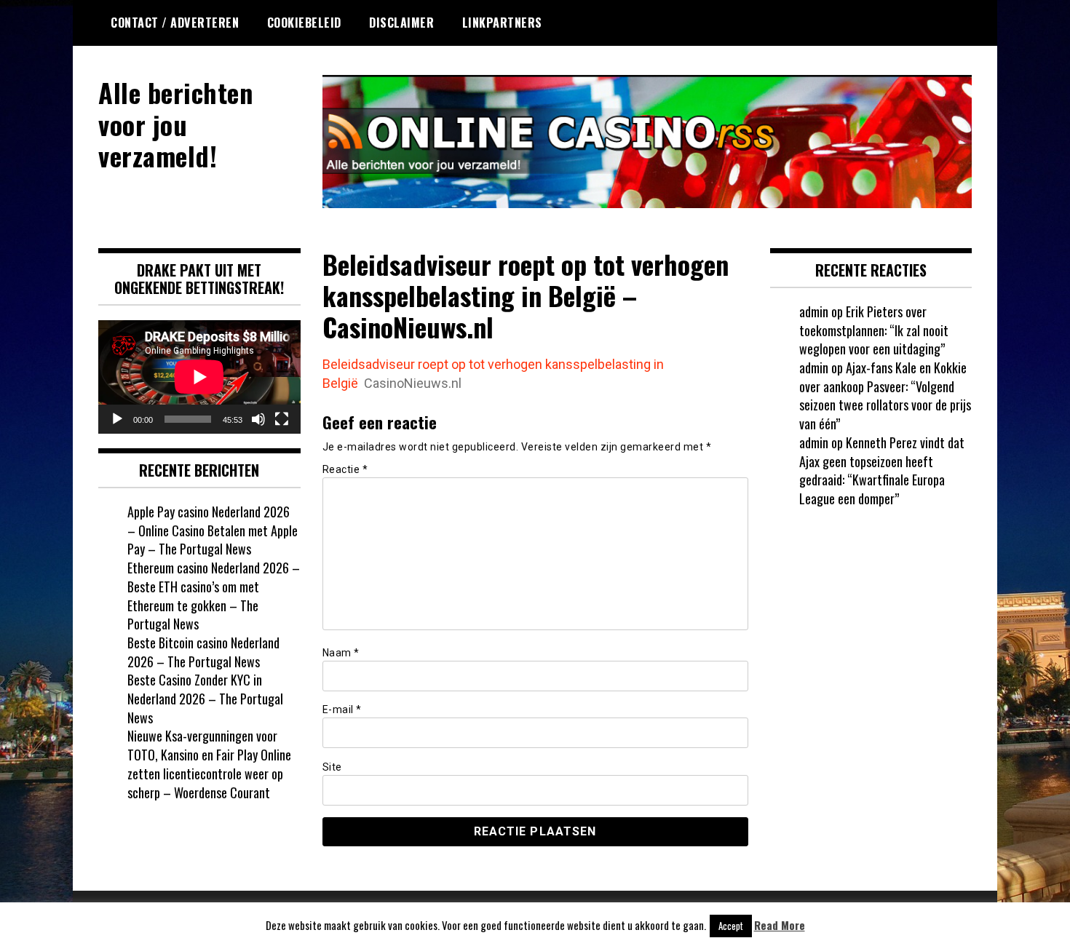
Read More (779, 925)
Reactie (345, 469)
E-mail (342, 709)
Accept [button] (730, 925)
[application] (199, 377)
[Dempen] (258, 419)
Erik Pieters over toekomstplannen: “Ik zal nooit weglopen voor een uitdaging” (873, 330)
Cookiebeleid (304, 22)
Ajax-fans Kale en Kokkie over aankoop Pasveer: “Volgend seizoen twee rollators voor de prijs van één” (885, 395)
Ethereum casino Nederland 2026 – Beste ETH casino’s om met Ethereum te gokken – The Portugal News (213, 595)
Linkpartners (502, 22)
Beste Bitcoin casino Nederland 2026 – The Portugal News (203, 652)
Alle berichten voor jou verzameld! (175, 123)
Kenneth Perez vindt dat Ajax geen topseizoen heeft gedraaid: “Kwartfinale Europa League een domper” (881, 470)
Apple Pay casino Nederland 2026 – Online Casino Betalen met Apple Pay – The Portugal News (212, 530)
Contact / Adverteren (175, 22)
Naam (341, 653)
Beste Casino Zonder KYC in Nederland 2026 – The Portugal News (205, 698)
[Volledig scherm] (281, 419)
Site (332, 767)
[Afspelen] (117, 419)
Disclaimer (401, 22)
